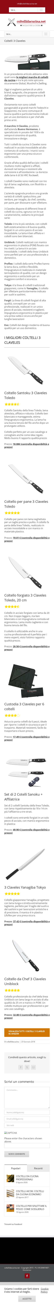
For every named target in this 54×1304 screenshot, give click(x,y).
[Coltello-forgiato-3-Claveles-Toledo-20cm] (26, 555)
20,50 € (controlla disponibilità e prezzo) (27, 648)
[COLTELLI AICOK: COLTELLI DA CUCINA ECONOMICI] (10, 1191)
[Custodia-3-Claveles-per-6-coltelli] (26, 664)
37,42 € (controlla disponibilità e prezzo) (27, 923)
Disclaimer (27, 1270)
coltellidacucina (12, 1041)
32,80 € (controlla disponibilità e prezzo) (27, 1016)
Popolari (15, 1168)
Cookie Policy (45, 1290)
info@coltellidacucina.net (27, 3)
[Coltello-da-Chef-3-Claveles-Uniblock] (26, 938)
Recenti (38, 1168)
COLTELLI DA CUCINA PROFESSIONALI (27, 1178)
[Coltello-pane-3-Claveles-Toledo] (26, 461)
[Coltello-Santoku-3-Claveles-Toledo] (26, 352)
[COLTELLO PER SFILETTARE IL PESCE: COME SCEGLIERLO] (10, 1206)
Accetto (27, 1298)
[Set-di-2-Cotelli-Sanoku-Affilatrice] (26, 754)
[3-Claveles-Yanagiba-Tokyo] (26, 847)
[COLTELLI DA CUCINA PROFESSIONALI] (10, 1176)
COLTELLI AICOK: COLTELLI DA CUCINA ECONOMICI (30, 1193)
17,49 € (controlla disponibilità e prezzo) (27, 738)
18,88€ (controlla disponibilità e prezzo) (26, 446)
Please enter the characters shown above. (23, 1140)
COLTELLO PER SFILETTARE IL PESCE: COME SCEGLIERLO (31, 1207)
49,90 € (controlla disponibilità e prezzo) (27, 831)
